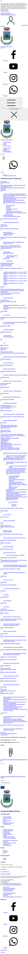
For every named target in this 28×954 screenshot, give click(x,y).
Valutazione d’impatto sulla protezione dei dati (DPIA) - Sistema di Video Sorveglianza (15, 198)
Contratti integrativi (7, 335)
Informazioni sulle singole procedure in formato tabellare (15, 453)
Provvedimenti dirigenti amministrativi (9, 426)
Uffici (4, 819)
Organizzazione (4, 226)
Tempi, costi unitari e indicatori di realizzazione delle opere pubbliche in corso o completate (14, 654)
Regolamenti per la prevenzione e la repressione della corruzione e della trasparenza (14, 702)
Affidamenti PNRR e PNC (12, 499)
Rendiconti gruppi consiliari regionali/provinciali (11, 246)
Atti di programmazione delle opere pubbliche (10, 643)
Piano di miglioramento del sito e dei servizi (12, 896)
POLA (2, 692)
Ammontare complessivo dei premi (8, 371)
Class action (3, 590)
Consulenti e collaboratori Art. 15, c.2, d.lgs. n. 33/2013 (15, 272)
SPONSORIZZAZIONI (6, 443)
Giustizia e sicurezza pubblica (9, 838)
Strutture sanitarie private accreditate (8, 669)
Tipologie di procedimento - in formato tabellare (13, 414)
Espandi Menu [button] (4, 181)
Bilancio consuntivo (7, 531)
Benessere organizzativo (6, 383)
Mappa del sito (4, 950)
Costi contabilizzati (5, 596)
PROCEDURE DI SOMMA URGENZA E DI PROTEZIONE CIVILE (11, 445)
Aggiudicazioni (12, 488)
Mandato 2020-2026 (7, 234)
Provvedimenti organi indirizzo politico (9, 425)
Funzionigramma (7, 251)
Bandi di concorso (4, 345)
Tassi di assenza (4, 311)
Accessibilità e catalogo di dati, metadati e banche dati (12, 725)
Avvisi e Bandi (12, 478)
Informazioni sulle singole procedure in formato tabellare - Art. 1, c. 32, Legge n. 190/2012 (16, 456)
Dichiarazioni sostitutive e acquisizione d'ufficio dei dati (12, 416)
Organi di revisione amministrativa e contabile (10, 568)
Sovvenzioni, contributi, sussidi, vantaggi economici (12, 508)
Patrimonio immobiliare (6, 542)
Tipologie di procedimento (6, 410)
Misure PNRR (4, 689)
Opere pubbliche (4, 633)
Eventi (4, 859)
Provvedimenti (4, 422)
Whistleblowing (4, 734)
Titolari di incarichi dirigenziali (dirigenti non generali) (12, 290)
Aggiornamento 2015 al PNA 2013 (13, 211)
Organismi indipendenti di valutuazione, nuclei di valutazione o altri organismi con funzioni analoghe (14, 561)
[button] (7, 142)
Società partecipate (5, 393)
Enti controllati (4, 384)
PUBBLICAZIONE (5, 439)
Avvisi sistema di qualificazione (15, 482)
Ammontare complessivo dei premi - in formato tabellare (15, 374)
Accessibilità (3, 869)
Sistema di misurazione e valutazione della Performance (12, 353)
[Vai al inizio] (1, 785)
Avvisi (4, 852)
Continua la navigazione (5, 13)
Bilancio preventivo (7, 530)
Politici (4, 821)
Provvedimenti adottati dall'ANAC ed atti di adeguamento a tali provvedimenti (12, 707)
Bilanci (2, 522)
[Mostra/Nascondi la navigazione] (11, 103)
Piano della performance (6, 359)
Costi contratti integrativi (8, 336)
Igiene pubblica (6, 150)
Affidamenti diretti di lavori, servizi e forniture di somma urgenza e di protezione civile (18, 484)
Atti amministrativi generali (9, 201)
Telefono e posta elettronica (6, 264)
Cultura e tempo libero (8, 830)
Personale (3, 286)
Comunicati (5, 851)
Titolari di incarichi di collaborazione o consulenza (11, 268)
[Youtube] (3, 157)
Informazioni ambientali (6, 665)
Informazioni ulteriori (13, 487)
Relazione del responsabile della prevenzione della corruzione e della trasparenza (14, 705)
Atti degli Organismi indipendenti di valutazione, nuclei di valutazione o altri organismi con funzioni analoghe (15, 566)
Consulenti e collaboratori (6, 265)
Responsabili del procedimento (7, 263)
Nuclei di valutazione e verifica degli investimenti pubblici (13, 636)
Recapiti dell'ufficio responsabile (10, 420)
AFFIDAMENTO (4, 440)
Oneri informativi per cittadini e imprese (9, 218)
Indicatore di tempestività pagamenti (8, 620)
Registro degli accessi (8, 722)
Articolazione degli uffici (6, 248)
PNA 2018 (8, 207)
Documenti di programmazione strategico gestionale (14, 202)
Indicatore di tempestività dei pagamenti (11, 624)
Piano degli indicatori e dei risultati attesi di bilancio (12, 534)
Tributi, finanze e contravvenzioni (10, 840)
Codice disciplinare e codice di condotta (11, 216)
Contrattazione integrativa (6, 331)
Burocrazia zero (4, 224)
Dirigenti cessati (4, 291)
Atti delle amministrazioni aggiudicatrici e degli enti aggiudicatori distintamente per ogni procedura (14, 459)
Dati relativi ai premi (5, 377)
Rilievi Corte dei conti (8, 579)
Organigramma (6, 258)
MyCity (3, 952)
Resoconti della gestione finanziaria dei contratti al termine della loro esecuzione (16, 497)
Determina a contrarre (13, 477)
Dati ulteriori (3, 732)
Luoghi (4, 858)
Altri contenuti (4, 686)
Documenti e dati (7, 824)
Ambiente (5, 841)
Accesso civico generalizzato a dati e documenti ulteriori (15, 721)
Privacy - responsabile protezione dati (9, 733)
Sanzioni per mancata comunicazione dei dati (10, 245)
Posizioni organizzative (5, 294)
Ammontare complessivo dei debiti (10, 625)
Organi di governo (7, 816)
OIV (2, 339)
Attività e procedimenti (5, 407)
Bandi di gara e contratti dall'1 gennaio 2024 (10, 448)
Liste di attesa (3, 603)
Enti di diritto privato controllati (7, 399)
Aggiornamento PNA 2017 (12, 209)
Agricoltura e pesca (7, 845)
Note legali (5, 895)
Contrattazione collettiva (6, 325)
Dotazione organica (5, 300)
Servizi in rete (3, 609)
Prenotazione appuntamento (9, 888)
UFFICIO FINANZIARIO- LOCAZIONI (15, 555)
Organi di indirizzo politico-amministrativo (10, 228)
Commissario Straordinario (9, 233)
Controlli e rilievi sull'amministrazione (9, 557)
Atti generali (3, 190)
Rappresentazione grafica (6, 405)
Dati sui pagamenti (5, 612)
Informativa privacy (7, 894)
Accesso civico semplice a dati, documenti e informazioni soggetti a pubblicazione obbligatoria (14, 719)
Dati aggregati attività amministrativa (8, 406)
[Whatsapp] (13, 169)
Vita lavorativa (6, 831)
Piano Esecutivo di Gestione (7, 351)
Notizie (4, 850)
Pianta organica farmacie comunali (8, 690)
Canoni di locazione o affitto (7, 548)
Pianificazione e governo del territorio (9, 656)
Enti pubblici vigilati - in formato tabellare (12, 391)
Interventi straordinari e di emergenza (8, 678)
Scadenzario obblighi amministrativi (11, 222)
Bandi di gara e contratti (6, 431)
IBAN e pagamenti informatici (7, 627)
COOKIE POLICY (5, 11)
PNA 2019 (8, 206)
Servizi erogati (4, 582)
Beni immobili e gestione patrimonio (8, 540)
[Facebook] (3, 156)
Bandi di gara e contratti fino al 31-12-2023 (10, 449)
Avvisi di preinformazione (14, 475)
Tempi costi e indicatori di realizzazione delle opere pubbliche (14, 649)
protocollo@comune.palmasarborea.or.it (12, 883)
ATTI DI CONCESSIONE (9, 520)
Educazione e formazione (8, 836)
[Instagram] (3, 159)
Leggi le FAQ (6, 887)
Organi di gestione (10, 257)
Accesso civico (4, 712)
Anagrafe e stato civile (8, 829)
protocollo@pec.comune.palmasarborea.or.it (12, 884)
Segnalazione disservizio (8, 889)
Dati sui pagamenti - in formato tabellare (11, 616)
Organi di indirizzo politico (12, 255)
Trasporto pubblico (7, 148)
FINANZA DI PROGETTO (7, 446)
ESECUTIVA (4, 441)
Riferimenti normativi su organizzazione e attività (13, 200)
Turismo (5, 835)
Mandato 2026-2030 (7, 232)
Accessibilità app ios (5, 871)
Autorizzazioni (6, 844)
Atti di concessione (5, 516)
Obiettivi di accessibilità (8, 730)
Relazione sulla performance (7, 365)
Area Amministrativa (13, 501)
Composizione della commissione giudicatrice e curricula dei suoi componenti (16, 492)
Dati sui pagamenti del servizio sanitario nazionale (11, 619)
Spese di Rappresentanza (6, 525)
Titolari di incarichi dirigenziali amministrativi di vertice (12, 289)
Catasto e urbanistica (7, 834)
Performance (3, 349)
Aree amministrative (7, 818)
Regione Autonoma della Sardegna (8, 14)
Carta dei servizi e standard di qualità (8, 584)
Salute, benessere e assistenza (9, 842)
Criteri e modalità (4, 510)
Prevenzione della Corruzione (7, 693)
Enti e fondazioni (7, 820)
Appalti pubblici (6, 833)
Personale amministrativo (8, 822)
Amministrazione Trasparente (10, 175)
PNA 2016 (8, 210)
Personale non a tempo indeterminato (8, 301)
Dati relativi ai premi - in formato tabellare (12, 381)
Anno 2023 (13, 505)
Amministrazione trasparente (9, 893)
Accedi (2, 172)
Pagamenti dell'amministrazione (7, 610)
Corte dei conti (4, 576)
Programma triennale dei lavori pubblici (17, 468)
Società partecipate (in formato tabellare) (12, 397)
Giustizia (5, 149)
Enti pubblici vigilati (5, 387)
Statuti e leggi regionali (8, 215)
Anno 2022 (13, 504)
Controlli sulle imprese (5, 427)
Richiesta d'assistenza (7, 890)
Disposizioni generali (5, 182)
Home (4, 174)
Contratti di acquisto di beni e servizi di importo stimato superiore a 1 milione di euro (16, 495)
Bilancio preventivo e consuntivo (8, 526)
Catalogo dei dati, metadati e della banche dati (13, 728)
